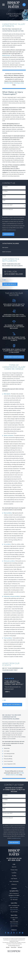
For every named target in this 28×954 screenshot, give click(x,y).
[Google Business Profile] (22, 932)
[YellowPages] (19, 932)
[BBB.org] (17, 932)
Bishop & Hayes (6, 55)
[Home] (13, 4)
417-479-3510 (14, 911)
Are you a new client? (7, 205)
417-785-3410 (14, 899)
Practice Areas (14, 870)
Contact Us (14, 884)
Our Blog (14, 875)
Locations (14, 872)
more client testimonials (12, 704)
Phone (4, 195)
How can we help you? (8, 209)
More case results (10, 284)
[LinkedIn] (8, 932)
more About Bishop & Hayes (14, 357)
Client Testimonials (14, 881)
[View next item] (5, 279)
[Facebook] (5, 932)
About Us (14, 867)
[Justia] (11, 932)
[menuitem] (14, 247)
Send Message (8, 234)
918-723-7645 (14, 926)
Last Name (5, 191)
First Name (5, 186)
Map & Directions (14, 897)
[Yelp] (14, 932)
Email (4, 200)
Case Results (14, 878)
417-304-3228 (14, 860)
